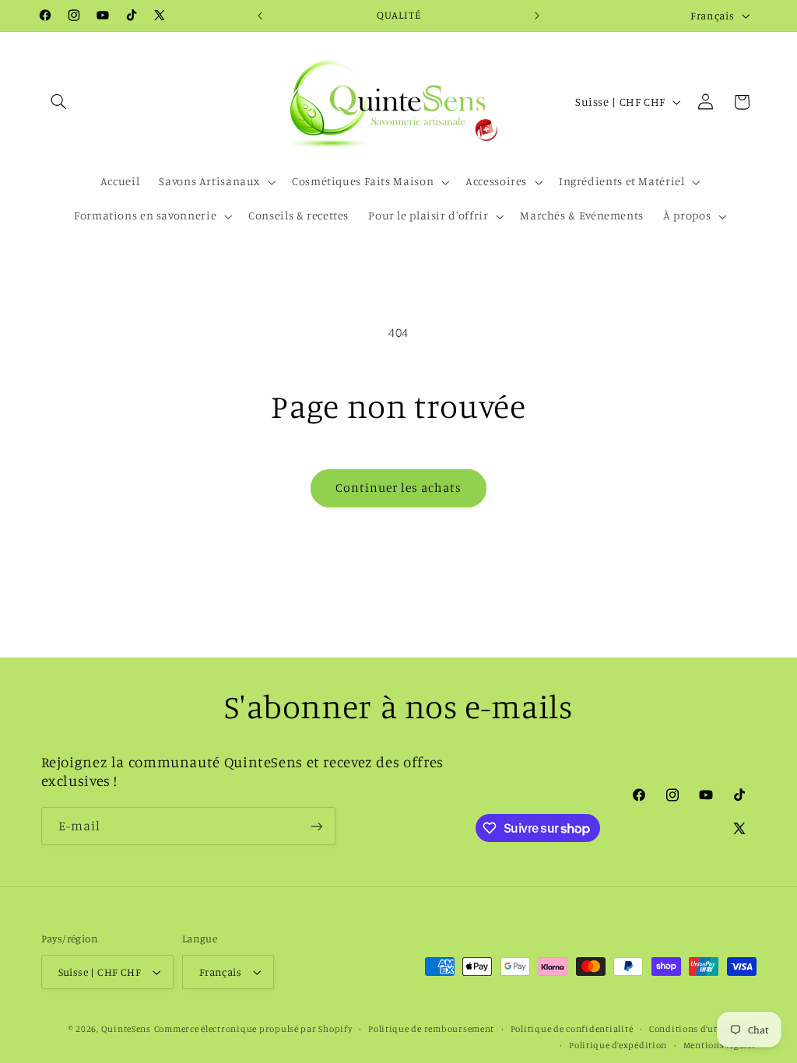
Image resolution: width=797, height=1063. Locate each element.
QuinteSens (126, 1028)
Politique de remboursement (431, 1028)
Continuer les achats (398, 487)
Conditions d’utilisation (703, 1028)
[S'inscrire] (316, 826)
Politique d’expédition (618, 1045)
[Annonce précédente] (260, 15)
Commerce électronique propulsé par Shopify (253, 1028)
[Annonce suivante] (537, 15)
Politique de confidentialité (572, 1028)
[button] (59, 102)
